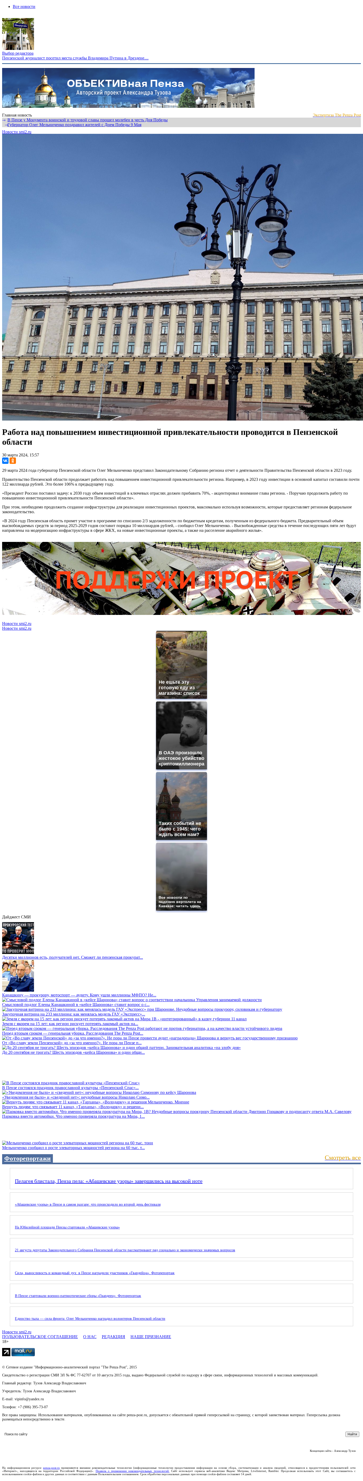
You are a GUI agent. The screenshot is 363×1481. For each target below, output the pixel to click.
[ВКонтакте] (5, 460)
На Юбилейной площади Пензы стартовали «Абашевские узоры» (67, 1227)
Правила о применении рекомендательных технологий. (133, 1471)
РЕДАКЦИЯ (113, 1336)
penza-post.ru (51, 1467)
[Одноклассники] (13, 460)
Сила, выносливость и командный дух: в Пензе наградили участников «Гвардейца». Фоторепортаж (95, 1273)
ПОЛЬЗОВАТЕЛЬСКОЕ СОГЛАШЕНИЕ (40, 1336)
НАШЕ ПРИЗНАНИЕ (150, 1336)
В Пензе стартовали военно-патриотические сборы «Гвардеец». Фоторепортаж (78, 1296)
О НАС (89, 1336)
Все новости (24, 6)
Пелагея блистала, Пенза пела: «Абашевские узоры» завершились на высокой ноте (108, 1181)
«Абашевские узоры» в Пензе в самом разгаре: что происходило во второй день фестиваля (88, 1204)
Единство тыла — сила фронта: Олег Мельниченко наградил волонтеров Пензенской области (90, 1319)
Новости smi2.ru (16, 132)
